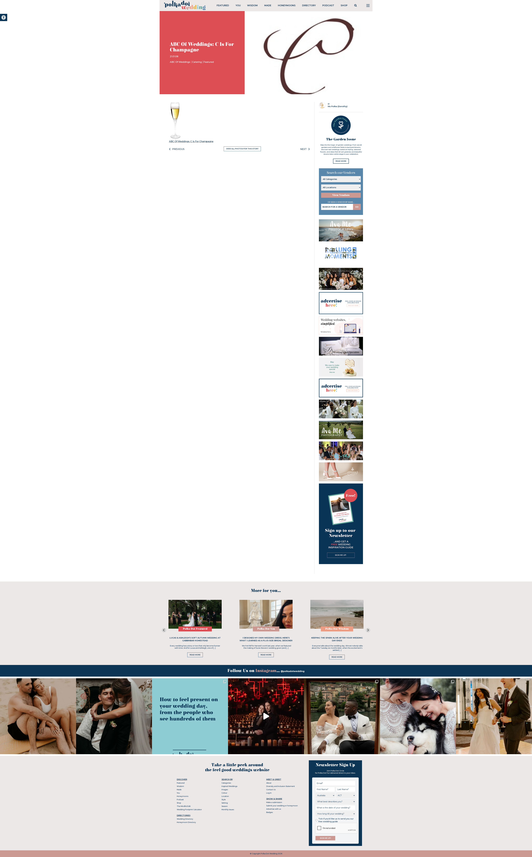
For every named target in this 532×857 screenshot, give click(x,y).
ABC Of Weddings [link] (180, 62)
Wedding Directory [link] (185, 819)
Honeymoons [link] (287, 5)
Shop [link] (344, 5)
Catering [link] (197, 62)
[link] (3, 17)
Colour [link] (224, 793)
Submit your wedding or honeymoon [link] (282, 806)
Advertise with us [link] (273, 809)
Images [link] (225, 790)
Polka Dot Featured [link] (195, 628)
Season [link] (225, 806)
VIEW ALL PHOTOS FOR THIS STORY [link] (242, 149)
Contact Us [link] (271, 790)
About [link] (268, 783)
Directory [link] (309, 5)
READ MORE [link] (341, 161)
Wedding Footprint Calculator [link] (189, 810)
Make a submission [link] (274, 802)
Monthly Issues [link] (228, 810)
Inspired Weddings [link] (229, 786)
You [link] (238, 5)
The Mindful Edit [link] (184, 806)
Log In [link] (269, 793)
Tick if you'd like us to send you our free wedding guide (336, 820)
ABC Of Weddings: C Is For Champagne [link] (191, 141)
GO (357, 207)
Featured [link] (223, 5)
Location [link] (225, 796)
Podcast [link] (328, 5)
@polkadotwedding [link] (293, 671)
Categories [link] (226, 783)
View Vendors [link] (341, 195)
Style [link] (224, 800)
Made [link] (267, 5)
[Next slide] (368, 630)
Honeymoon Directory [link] (186, 822)
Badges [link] (269, 812)
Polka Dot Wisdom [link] (337, 628)
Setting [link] (225, 803)
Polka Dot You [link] (266, 628)
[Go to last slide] (164, 630)
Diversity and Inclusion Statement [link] (280, 786)
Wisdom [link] (252, 5)
